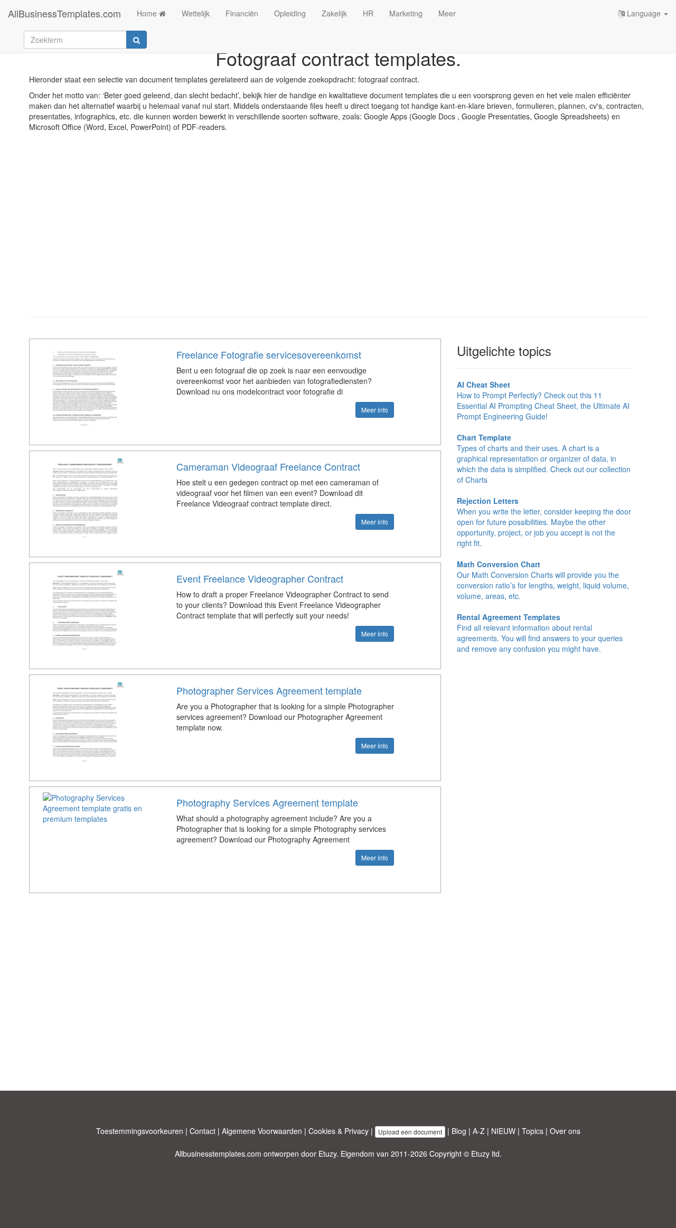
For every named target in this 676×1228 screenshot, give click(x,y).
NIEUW (503, 1131)
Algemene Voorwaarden (262, 1131)
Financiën (242, 13)
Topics (532, 1131)
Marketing (405, 13)
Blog (459, 1131)
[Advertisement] (338, 232)
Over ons (565, 1131)
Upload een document (410, 1131)
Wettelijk (196, 13)
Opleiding (290, 13)
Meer (447, 13)
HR (368, 13)
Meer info (374, 409)
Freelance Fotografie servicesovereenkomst (268, 354)
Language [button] (644, 13)
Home (148, 13)
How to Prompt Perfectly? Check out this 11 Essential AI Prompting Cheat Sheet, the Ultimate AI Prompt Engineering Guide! (543, 400)
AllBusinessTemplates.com (64, 13)
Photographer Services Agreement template (269, 690)
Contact (202, 1131)
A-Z (479, 1131)
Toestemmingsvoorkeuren (139, 1131)
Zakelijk (334, 13)
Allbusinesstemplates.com (218, 1153)
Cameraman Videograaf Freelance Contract (268, 466)
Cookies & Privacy (338, 1131)
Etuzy (327, 1153)
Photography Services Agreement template (267, 802)
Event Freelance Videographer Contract (259, 578)
